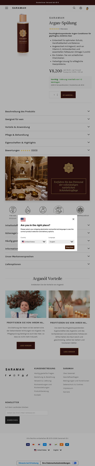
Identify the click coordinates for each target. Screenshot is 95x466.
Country (23, 237)
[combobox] (28, 242)
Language (51, 237)
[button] (73, 219)
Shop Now (69, 247)
